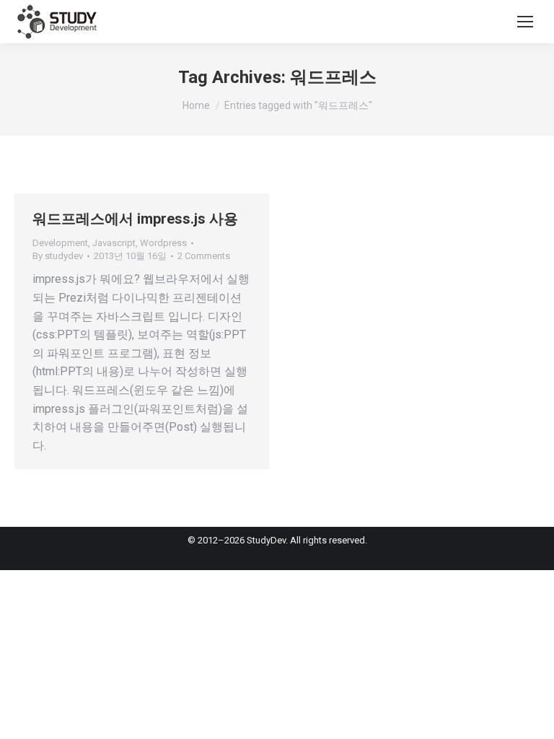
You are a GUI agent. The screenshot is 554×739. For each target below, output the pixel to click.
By (57, 255)
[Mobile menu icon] (525, 21)
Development (60, 242)
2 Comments (203, 255)
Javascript (114, 242)
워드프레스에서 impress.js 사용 (135, 218)
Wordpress (163, 242)
